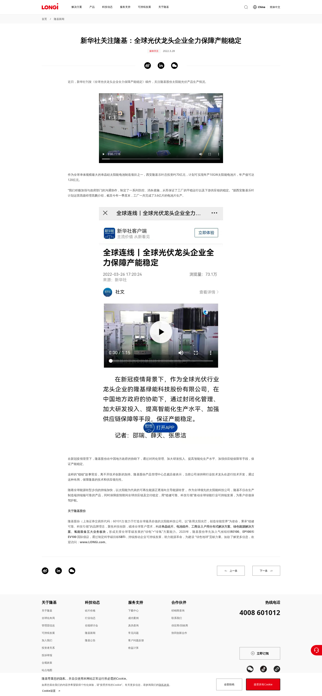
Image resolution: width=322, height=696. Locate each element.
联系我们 (176, 618)
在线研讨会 (91, 625)
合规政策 (47, 662)
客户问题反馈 (136, 640)
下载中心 (133, 610)
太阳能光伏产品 (182, 82)
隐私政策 (164, 685)
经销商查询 (177, 610)
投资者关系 (48, 647)
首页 (44, 19)
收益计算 (133, 647)
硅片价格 (90, 610)
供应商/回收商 (179, 625)
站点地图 (47, 670)
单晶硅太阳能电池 (113, 175)
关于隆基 (47, 610)
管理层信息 (48, 625)
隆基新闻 (59, 19)
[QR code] (250, 669)
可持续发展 (48, 633)
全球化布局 (48, 618)
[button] (246, 7)
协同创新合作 (179, 633)
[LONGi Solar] (50, 7)
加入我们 (47, 640)
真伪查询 (133, 625)
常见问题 (133, 633)
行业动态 (90, 618)
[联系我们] (316, 650)
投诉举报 (47, 655)
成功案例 (133, 618)
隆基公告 (90, 640)
